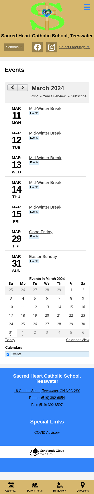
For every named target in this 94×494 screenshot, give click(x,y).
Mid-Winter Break (45, 108)
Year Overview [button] (54, 96)
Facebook (37, 47)
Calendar (10, 490)
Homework (59, 490)
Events (16, 354)
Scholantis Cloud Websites (47, 452)
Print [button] (34, 96)
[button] (14, 47)
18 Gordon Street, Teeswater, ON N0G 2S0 (47, 391)
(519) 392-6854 (53, 398)
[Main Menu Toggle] (87, 7)
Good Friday (40, 232)
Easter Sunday (43, 256)
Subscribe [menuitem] (79, 96)
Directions (83, 490)
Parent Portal (35, 490)
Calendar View (77, 339)
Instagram (51, 47)
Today (10, 339)
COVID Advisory (47, 432)
